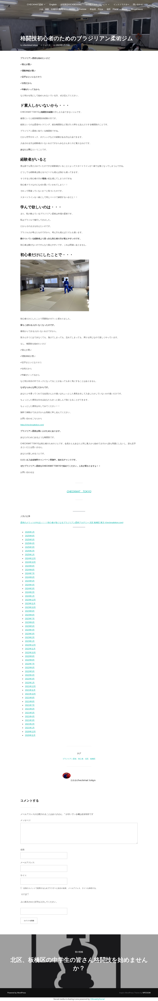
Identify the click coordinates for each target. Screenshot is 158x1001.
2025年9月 (30, 536)
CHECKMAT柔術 (35, 4)
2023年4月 (30, 630)
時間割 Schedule (77, 9)
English (53, 4)
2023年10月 (30, 607)
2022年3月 (30, 679)
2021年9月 (30, 698)
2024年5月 (30, 581)
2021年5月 (30, 713)
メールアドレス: (27, 862)
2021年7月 (30, 705)
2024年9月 (30, 566)
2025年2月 (30, 551)
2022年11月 (30, 649)
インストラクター (121, 4)
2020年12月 (30, 732)
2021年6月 (30, 709)
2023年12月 (30, 600)
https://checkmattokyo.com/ (32, 425)
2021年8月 (30, 701)
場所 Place (112, 9)
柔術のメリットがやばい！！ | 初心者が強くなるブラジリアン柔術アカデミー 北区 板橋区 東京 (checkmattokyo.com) (71, 522)
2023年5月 (30, 626)
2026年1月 (30, 532)
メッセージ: (25, 820)
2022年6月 (30, 668)
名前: (22, 850)
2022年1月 (30, 683)
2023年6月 (30, 622)
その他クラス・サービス (96, 4)
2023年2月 (30, 637)
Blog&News (137, 9)
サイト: (23, 875)
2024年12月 (30, 558)
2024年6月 (30, 577)
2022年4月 (30, 675)
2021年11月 (30, 690)
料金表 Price (96, 9)
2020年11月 (30, 735)
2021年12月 (30, 686)
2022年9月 (30, 656)
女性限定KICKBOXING (71, 4)
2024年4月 (30, 585)
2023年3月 (30, 634)
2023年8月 (30, 615)
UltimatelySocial (97, 999)
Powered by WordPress (16, 993)
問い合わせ (138, 4)
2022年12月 (30, 645)
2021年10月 (30, 694)
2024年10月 (30, 562)
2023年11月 (30, 603)
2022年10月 (30, 653)
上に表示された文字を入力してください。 (39, 902)
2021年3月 (30, 720)
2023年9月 (30, 611)
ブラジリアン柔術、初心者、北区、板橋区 (79, 759)
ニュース (47, 45)
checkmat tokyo (30, 45)
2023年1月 (30, 641)
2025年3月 (30, 547)
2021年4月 (30, 716)
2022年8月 (30, 660)
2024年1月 (30, 596)
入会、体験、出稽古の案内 (51, 9)
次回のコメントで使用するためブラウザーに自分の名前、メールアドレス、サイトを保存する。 (60, 888)
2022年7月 (30, 664)
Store (124, 9)
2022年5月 (30, 671)
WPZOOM (147, 993)
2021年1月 (30, 728)
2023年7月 (30, 619)
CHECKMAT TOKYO (79, 491)
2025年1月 (30, 555)
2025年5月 (30, 540)
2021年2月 (30, 724)
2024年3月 (30, 588)
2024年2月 (30, 592)
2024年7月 (30, 573)
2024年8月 (30, 570)
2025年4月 (30, 543)
